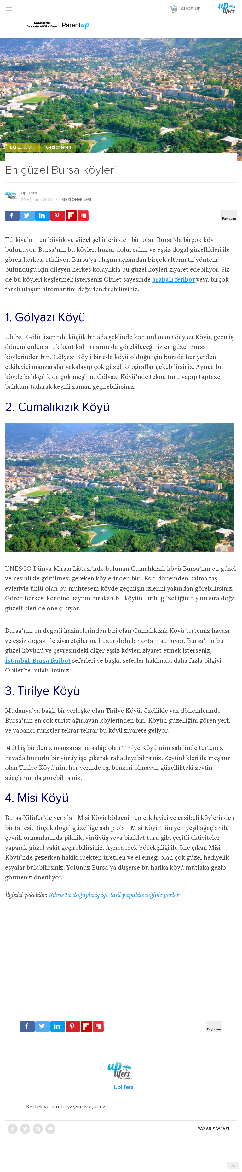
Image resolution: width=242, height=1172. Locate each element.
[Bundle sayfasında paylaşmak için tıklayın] (83, 216)
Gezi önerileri (58, 148)
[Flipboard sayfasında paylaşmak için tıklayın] (71, 215)
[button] (8, 8)
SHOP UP (191, 9)
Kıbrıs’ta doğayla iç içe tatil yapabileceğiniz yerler (114, 895)
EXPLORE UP (22, 148)
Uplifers (29, 193)
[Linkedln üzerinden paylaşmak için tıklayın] (42, 216)
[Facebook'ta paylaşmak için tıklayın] (12, 216)
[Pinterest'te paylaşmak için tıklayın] (57, 216)
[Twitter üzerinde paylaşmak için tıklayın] (27, 216)
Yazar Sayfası (213, 1128)
